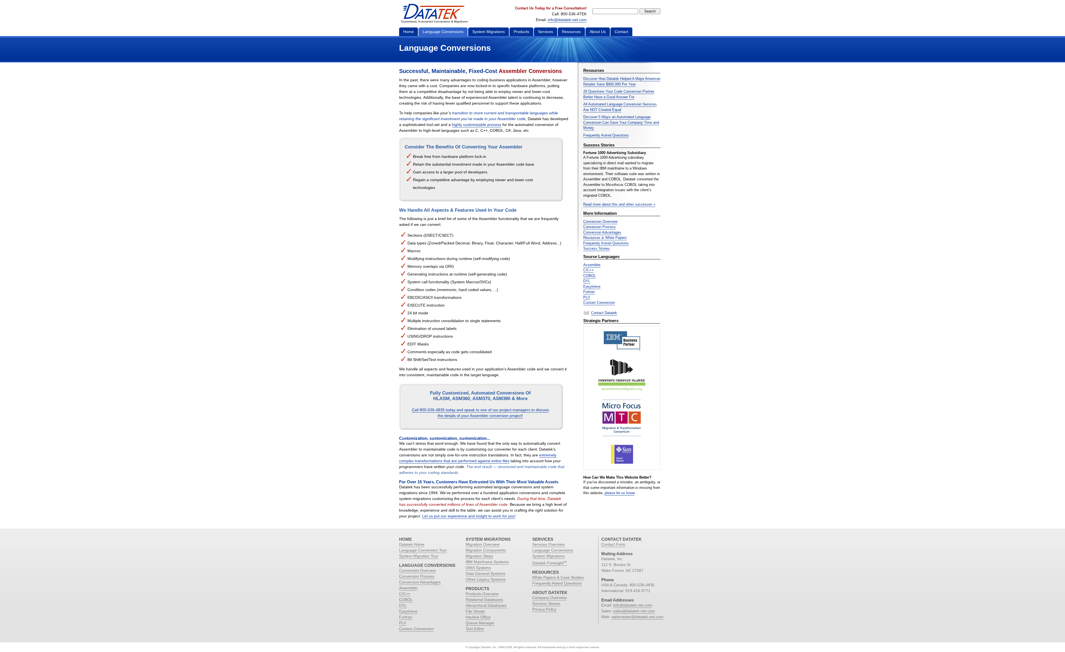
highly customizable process (476, 124)
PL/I (586, 297)
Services (545, 31)
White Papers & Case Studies (558, 577)
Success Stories (596, 248)
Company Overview (549, 597)
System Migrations (488, 31)
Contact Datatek (604, 313)
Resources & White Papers (605, 238)
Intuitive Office (478, 617)
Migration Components (486, 550)
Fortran (589, 292)
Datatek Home (411, 544)
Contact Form (613, 544)
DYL (586, 281)
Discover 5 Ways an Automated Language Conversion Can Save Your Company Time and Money (621, 122)
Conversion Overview (600, 221)
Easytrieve (591, 286)
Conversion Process (599, 227)
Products (521, 31)
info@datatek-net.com (567, 19)
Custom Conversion (599, 302)
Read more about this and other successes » (619, 204)
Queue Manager (480, 623)
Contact (621, 31)
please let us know (619, 493)
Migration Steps (479, 556)
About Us (598, 31)
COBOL (589, 276)
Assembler (591, 265)
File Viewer (475, 611)
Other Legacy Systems (486, 579)
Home (408, 31)
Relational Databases (484, 599)
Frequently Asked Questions (606, 135)
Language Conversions (443, 31)
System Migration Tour (418, 556)
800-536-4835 (642, 585)
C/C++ (588, 270)
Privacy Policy (544, 609)
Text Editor (475, 628)
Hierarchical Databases (486, 605)
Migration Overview (482, 544)
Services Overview (548, 544)
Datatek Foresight (549, 563)
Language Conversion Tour (423, 550)
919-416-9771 (637, 590)
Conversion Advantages (602, 232)
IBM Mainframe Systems (487, 562)
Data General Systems (485, 573)
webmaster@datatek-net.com (637, 617)
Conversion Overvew (417, 570)
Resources (571, 31)
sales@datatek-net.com (634, 611)
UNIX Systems (478, 567)
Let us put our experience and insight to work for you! (469, 516)
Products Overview (482, 594)
